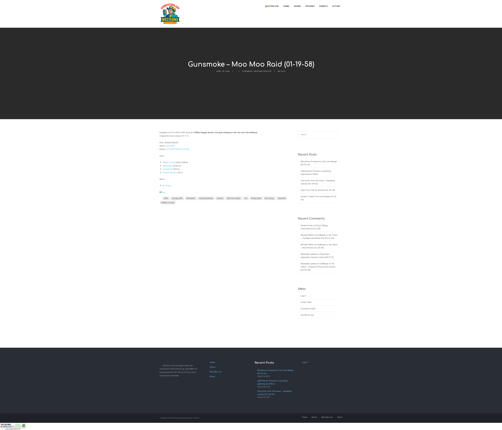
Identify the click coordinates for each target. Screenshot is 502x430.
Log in (303, 296)
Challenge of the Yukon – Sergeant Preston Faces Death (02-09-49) (318, 267)
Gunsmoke (247, 71)
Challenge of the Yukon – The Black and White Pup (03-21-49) (319, 236)
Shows (297, 6)
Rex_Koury (269, 198)
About (212, 376)
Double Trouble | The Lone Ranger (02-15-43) (319, 198)
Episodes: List (216, 371)
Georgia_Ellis (177, 198)
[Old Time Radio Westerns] (170, 14)
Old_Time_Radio (233, 198)
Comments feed (308, 308)
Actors (336, 6)
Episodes (310, 6)
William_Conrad (168, 202)
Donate (323, 6)
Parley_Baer (256, 198)
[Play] (162, 192)
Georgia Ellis (168, 169)
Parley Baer (167, 166)
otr (246, 198)
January (220, 198)
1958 (187, 136)
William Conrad (169, 162)
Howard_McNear (206, 198)
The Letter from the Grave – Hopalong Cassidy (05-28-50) (318, 182)
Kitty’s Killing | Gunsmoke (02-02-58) (314, 227)
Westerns (281, 198)
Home (286, 6)
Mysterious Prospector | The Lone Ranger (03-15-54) (319, 163)
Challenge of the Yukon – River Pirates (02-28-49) (319, 246)
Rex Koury (167, 185)
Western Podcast (263, 71)
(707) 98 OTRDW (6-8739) (177, 149)
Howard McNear (170, 172)
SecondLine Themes (191, 417)
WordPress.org (307, 315)
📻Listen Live (272, 6)
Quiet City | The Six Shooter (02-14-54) (318, 190)
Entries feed (306, 302)
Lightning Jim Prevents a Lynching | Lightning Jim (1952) (316, 172)
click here (174, 375)
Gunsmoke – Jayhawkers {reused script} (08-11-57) (317, 255)
